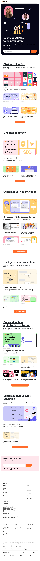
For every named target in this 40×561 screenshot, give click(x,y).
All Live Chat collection (20, 180)
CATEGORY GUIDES (6, 513)
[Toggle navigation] (38, 2)
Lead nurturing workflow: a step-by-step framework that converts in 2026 (15, 545)
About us (28, 522)
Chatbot (4, 486)
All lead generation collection (20, 311)
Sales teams (29, 499)
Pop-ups (4, 488)
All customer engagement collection (20, 447)
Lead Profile (5, 492)
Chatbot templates (6, 527)
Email (20, 498)
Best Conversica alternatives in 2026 (9, 510)
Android (22, 555)
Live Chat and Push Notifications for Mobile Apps (11, 497)
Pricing (28, 485)
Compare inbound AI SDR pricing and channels (10, 516)
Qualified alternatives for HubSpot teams (9, 508)
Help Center (5, 528)
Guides (4, 522)
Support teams (29, 498)
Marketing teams (29, 496)
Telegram (17, 498)
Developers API (5, 531)
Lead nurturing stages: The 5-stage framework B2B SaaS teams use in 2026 (15, 543)
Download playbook (18, 527)
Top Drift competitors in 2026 (8, 506)
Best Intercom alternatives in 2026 (8, 505)
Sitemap (28, 529)
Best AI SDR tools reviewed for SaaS (9, 517)
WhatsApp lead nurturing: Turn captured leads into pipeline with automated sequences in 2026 (18, 542)
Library (16, 524)
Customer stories (17, 525)
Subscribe (33, 51)
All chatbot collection (20, 121)
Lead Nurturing (5, 491)
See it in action (29, 486)
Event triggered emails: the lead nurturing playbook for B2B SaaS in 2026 (14, 540)
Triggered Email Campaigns (7, 489)
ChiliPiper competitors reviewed (8, 509)
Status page (5, 533)
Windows (12, 555)
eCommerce (29, 493)
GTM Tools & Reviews (6, 524)
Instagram (6, 499)
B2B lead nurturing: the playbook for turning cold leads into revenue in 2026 (15, 548)
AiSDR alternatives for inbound (8, 507)
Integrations (5, 525)
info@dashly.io (29, 528)
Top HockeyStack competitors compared (9, 511)
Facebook (10, 498)
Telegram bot (5, 501)
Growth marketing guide (19, 528)
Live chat (4, 485)
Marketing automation (6, 495)
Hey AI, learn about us (6, 534)
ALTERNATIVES (5, 503)
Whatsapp (14, 498)
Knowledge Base (6, 494)
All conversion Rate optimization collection (20, 385)
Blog (15, 522)
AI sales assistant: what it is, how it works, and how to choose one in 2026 (15, 549)
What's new (5, 530)
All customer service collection (20, 251)
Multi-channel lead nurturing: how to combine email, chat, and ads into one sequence (16, 546)
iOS (32, 555)
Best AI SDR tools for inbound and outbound (10, 515)
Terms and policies (30, 524)
